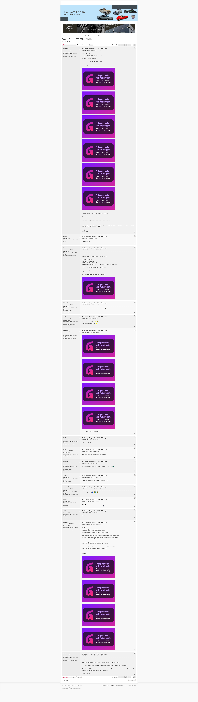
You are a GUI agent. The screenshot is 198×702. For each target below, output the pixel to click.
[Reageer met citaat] (135, 48)
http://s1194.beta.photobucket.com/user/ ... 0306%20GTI (96, 220)
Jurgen (65, 236)
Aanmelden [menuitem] (133, 3)
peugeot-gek (66, 486)
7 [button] (133, 45)
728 (69, 238)
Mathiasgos (66, 48)
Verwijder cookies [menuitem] (119, 685)
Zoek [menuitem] (66, 19)
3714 (69, 490)
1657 (69, 512)
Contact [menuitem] (112, 685)
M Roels (65, 499)
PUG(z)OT (65, 302)
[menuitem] (63, 690)
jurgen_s (65, 449)
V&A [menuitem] (62, 19)
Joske (64, 316)
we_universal (66, 688)
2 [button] (125, 45)
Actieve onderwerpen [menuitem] (131, 6)
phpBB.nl (73, 687)
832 (69, 656)
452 (69, 501)
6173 (69, 306)
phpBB (68, 685)
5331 (69, 320)
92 (68, 477)
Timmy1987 (66, 475)
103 (69, 439)
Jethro (64, 510)
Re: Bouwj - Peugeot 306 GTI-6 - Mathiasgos (94, 48)
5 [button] (130, 45)
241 (69, 52)
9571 (69, 452)
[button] (119, 45)
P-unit (68, 41)
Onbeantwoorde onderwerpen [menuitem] (118, 6)
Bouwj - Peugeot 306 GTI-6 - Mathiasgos (78, 39)
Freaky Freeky (66, 654)
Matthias (65, 437)
